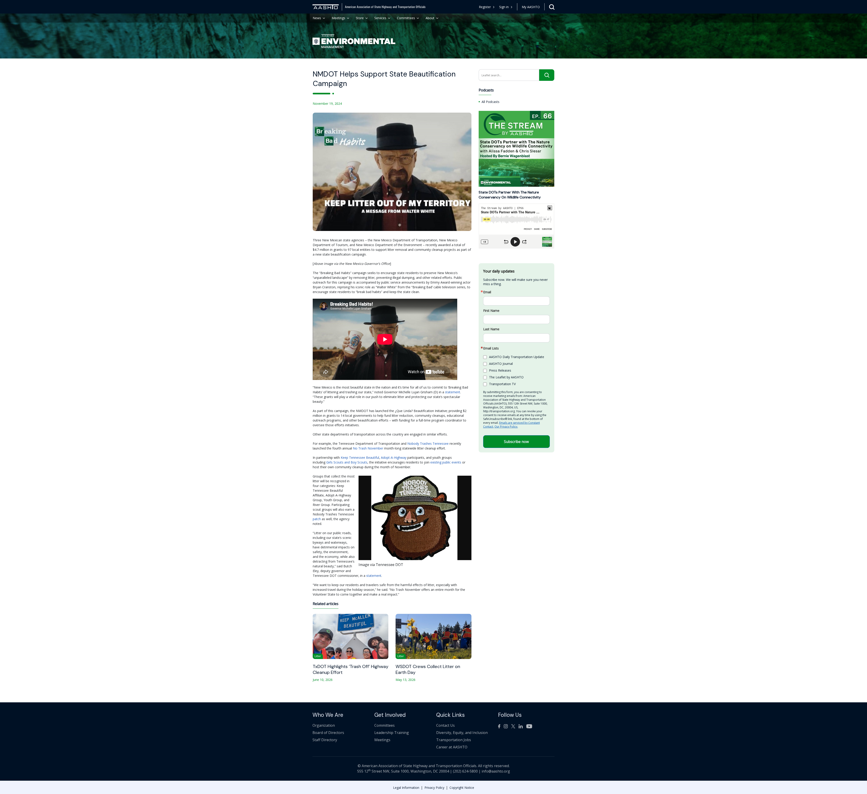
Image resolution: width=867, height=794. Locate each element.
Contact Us (445, 725)
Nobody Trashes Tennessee (428, 443)
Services (380, 18)
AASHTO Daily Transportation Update (516, 357)
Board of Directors (328, 732)
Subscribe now (516, 441)
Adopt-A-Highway (393, 457)
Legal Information (406, 787)
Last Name (491, 329)
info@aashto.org (496, 771)
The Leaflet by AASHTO (506, 377)
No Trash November (368, 448)
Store (360, 18)
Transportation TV (502, 384)
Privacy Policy (434, 787)
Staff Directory (324, 739)
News (317, 18)
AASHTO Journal (501, 363)
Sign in (504, 7)
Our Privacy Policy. (506, 427)
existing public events (445, 462)
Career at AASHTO (451, 747)
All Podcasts (490, 102)
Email (487, 292)
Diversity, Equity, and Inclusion (462, 732)
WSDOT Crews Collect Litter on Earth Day (428, 669)
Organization (323, 725)
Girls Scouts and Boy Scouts (346, 462)
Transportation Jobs (453, 739)
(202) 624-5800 (465, 771)
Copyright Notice (462, 787)
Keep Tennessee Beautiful (360, 457)
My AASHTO (531, 7)
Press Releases (500, 370)
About (430, 18)
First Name (491, 310)
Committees (406, 18)
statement (452, 392)
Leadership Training (391, 732)
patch (317, 519)
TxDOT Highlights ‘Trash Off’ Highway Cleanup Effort (350, 669)
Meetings (338, 18)
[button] (506, 7)
